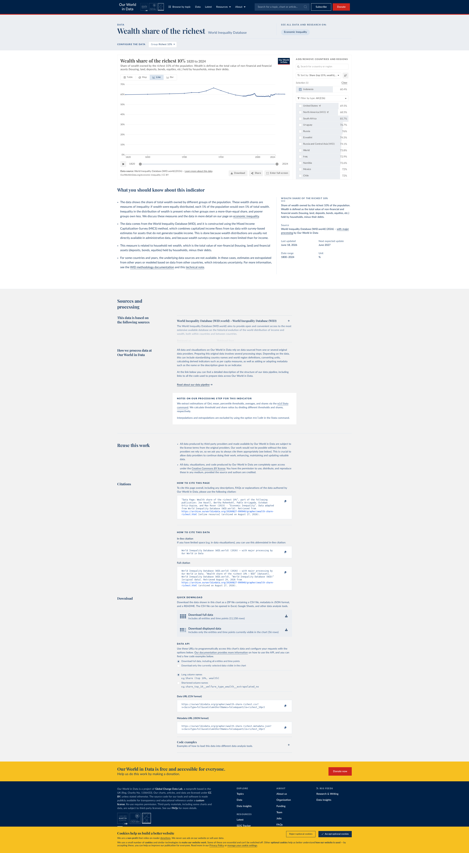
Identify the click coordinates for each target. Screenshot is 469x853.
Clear (344, 83)
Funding (280, 806)
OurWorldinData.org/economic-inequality (140, 175)
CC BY (165, 175)
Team (279, 812)
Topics (240, 794)
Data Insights (244, 806)
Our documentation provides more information (221, 652)
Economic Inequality (295, 32)
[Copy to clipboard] (281, 501)
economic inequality (246, 216)
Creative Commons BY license (208, 468)
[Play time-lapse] (123, 164)
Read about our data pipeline (193, 385)
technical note (195, 267)
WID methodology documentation (152, 267)
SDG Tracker (244, 826)
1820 (132, 164)
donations (165, 838)
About (238, 7)
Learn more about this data (198, 171)
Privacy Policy (216, 845)
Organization (283, 800)
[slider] (140, 164)
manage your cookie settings (242, 845)
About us (281, 794)
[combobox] (282, 7)
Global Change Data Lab (168, 789)
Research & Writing (327, 794)
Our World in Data (127, 7)
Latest (208, 7)
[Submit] (305, 7)
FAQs (175, 808)
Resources (222, 7)
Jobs (279, 818)
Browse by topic (181, 7)
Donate (341, 7)
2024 (285, 164)
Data (198, 7)
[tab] (128, 77)
